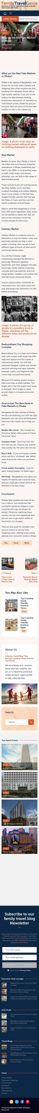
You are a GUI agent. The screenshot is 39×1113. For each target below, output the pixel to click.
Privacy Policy (25, 970)
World (5, 33)
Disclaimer (5, 1085)
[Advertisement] (10, 60)
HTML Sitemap (7, 1091)
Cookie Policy (6, 1083)
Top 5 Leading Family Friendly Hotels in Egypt (27, 623)
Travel (16, 543)
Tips (5, 543)
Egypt (24, 631)
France (24, 611)
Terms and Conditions (10, 1080)
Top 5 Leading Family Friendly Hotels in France (27, 603)
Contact (4, 1093)
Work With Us (7, 1088)
